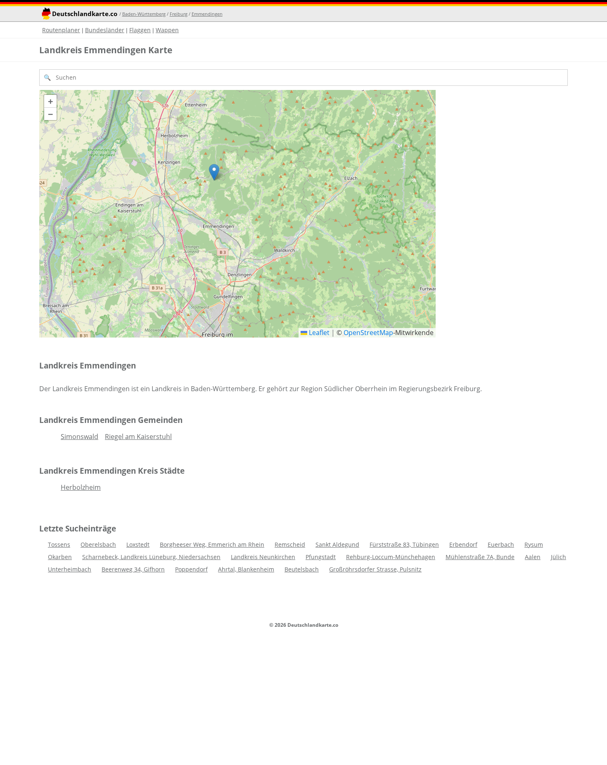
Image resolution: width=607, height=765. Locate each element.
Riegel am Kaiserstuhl (138, 436)
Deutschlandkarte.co (84, 13)
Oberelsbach (98, 544)
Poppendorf (191, 569)
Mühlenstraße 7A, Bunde (480, 557)
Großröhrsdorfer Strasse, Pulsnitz (375, 569)
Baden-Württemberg (144, 14)
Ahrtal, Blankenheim (246, 569)
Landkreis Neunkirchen (263, 557)
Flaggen (140, 30)
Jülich (558, 557)
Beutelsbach (302, 569)
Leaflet (318, 332)
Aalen (533, 557)
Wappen (167, 30)
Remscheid (290, 544)
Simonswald (79, 436)
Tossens (59, 544)
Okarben (60, 557)
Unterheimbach (69, 569)
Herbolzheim (81, 487)
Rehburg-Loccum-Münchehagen (390, 557)
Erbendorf (463, 544)
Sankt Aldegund (337, 544)
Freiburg (178, 14)
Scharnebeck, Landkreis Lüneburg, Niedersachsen (151, 557)
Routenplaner (61, 30)
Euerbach (501, 544)
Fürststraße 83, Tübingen (404, 544)
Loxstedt (137, 544)
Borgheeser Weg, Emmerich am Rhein (212, 544)
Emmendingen (207, 14)
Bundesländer (104, 30)
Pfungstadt (321, 557)
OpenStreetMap (368, 332)
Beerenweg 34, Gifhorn (133, 569)
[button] (214, 172)
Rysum (533, 544)
